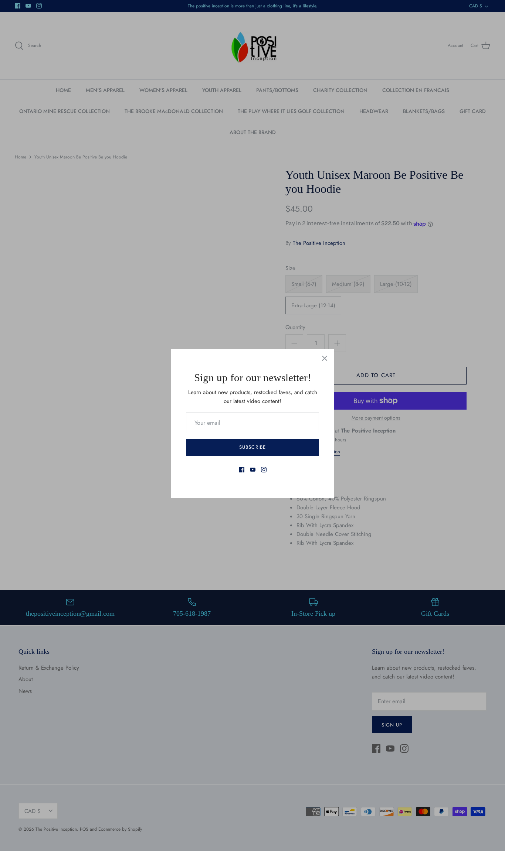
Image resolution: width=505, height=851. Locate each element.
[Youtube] (252, 469)
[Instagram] (264, 469)
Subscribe (252, 447)
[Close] (324, 358)
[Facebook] (241, 469)
